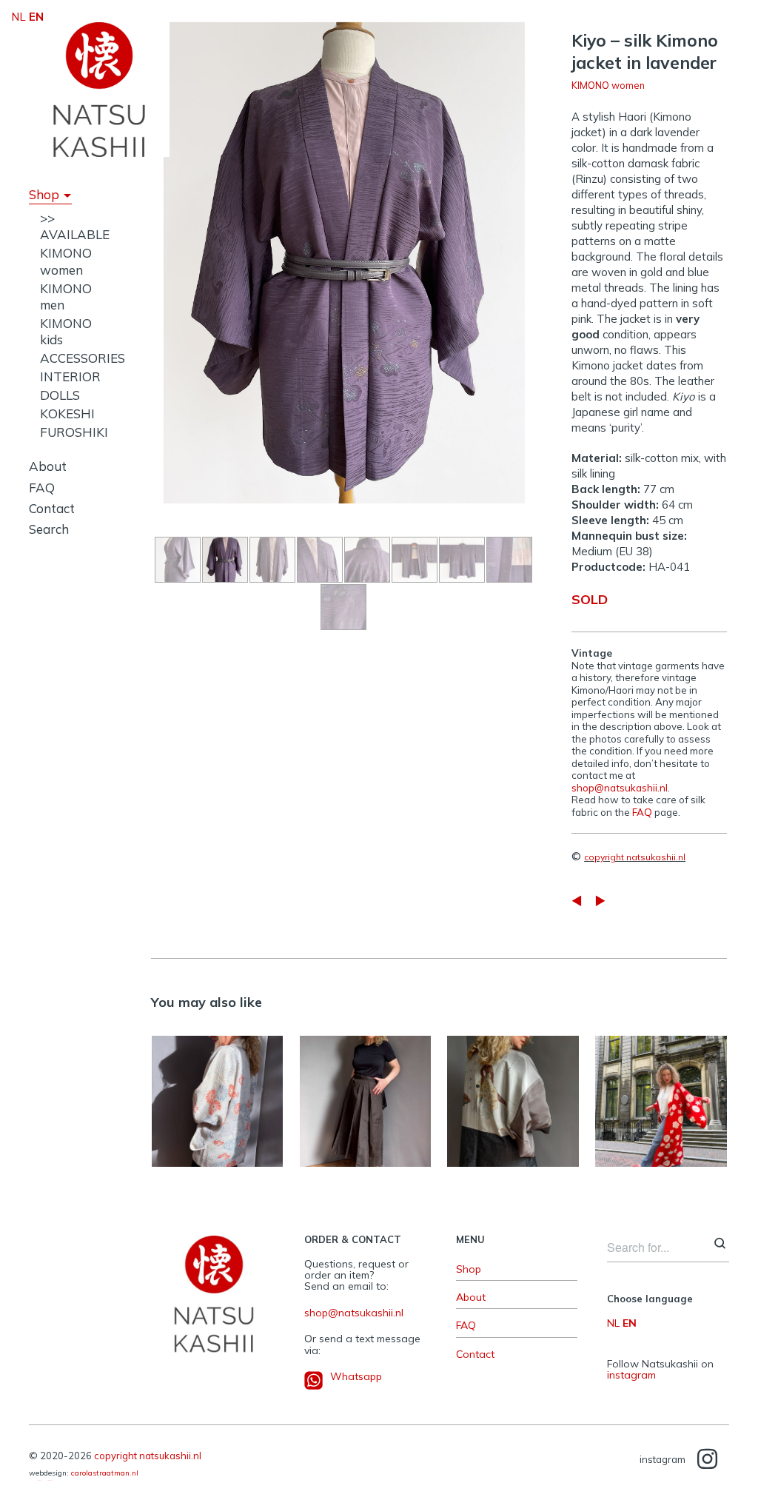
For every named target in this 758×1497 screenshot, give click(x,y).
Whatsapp (356, 1376)
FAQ (42, 487)
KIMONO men (363, 1166)
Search (49, 529)
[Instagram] (707, 1459)
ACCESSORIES (82, 358)
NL (613, 1323)
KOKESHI (67, 413)
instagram (631, 1375)
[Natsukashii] (99, 89)
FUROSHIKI (74, 432)
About (48, 466)
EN (630, 1323)
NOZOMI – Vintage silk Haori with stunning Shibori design (217, 1085)
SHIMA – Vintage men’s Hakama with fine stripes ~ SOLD (365, 1085)
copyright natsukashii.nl (634, 857)
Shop (44, 194)
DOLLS (60, 395)
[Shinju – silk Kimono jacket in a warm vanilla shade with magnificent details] (576, 901)
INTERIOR (70, 376)
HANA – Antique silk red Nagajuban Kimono (661, 1085)
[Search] (720, 1244)
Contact (52, 508)
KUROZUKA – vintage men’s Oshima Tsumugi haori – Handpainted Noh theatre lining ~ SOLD (514, 1084)
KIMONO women (66, 261)
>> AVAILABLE (75, 226)
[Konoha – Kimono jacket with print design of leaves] (600, 901)
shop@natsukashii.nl (619, 788)
